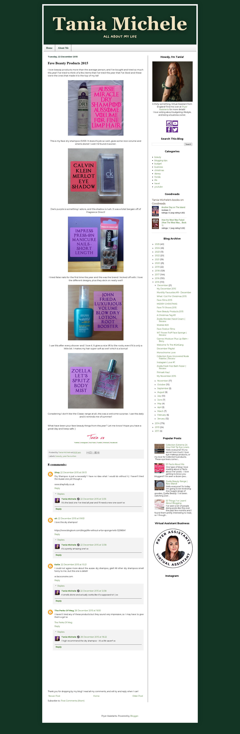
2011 (157, 431)
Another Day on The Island (173, 207)
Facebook (113, 442)
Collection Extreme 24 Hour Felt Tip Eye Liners (177, 446)
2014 (157, 423)
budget (158, 163)
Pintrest (106, 442)
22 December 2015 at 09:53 (71, 518)
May (159, 403)
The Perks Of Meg (64, 610)
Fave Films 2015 (164, 300)
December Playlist (166, 348)
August (161, 392)
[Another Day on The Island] (157, 211)
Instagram (84, 442)
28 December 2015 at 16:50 (88, 610)
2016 (157, 278)
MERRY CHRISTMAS (167, 304)
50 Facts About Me (175, 464)
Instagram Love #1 (166, 362)
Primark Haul (163, 372)
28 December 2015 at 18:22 (93, 637)
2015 (157, 282)
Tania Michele (68, 499)
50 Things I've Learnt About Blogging (176, 502)
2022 (157, 255)
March (160, 411)
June (160, 400)
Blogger (134, 716)
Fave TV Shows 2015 (166, 307)
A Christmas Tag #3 (166, 315)
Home (49, 48)
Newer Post (54, 696)
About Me (63, 48)
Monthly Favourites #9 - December (174, 292)
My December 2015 (166, 288)
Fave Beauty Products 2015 (170, 311)
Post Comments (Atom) (72, 700)
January (161, 418)
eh (55, 518)
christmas (159, 170)
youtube (158, 187)
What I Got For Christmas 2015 (172, 296)
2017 (157, 274)
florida (157, 177)
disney (157, 173)
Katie (57, 564)
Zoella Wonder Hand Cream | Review (171, 320)
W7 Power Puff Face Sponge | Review (172, 333)
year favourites (69, 456)
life (155, 180)
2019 (157, 267)
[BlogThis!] (90, 452)
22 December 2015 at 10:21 (74, 564)
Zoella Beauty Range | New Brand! (177, 482)
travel (157, 183)
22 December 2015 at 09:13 (73, 472)
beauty (59, 456)
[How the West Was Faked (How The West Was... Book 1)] (157, 224)
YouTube (92, 442)
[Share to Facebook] (95, 452)
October (161, 384)
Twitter (76, 442)
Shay (57, 472)
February (162, 415)
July (159, 396)
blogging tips (160, 160)
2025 (157, 244)
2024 (157, 248)
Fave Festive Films (166, 329)
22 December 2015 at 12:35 (93, 499)
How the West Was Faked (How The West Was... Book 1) (174, 222)
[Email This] (87, 452)
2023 (157, 252)
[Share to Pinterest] (98, 452)
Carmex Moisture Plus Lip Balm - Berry (173, 340)
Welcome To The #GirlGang (170, 345)
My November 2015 (166, 376)
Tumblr (99, 442)
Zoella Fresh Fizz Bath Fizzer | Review (171, 367)
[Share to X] (93, 452)
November (162, 381)
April (159, 407)
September (163, 388)
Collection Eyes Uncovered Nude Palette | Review (173, 357)
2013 (157, 427)
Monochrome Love (166, 352)
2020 (158, 263)
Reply (57, 488)
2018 (157, 270)
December (162, 285)
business (158, 167)
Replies (60, 494)
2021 (157, 259)
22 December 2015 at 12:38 (93, 545)
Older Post (137, 696)
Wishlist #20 (163, 325)
